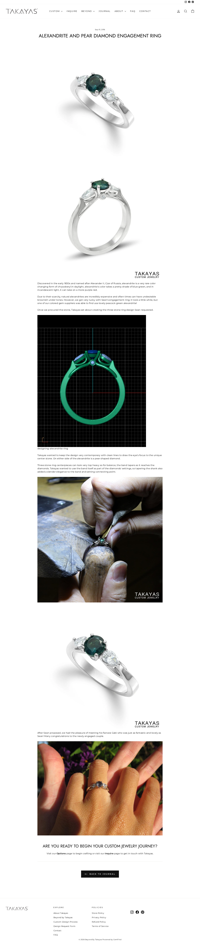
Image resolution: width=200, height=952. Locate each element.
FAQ (132, 11)
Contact (145, 11)
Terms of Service (100, 926)
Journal (104, 11)
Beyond (87, 11)
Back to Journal (101, 874)
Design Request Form (64, 926)
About (119, 11)
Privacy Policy (99, 917)
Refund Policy (99, 922)
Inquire (72, 11)
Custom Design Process (65, 922)
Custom (55, 11)
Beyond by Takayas (63, 917)
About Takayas (60, 913)
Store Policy (98, 913)
